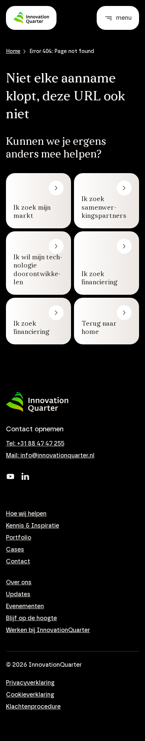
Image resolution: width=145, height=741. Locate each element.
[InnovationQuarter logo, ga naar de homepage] (37, 402)
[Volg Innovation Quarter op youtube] (10, 476)
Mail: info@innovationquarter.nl (50, 456)
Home (13, 51)
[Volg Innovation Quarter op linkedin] (25, 476)
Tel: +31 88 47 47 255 (35, 444)
